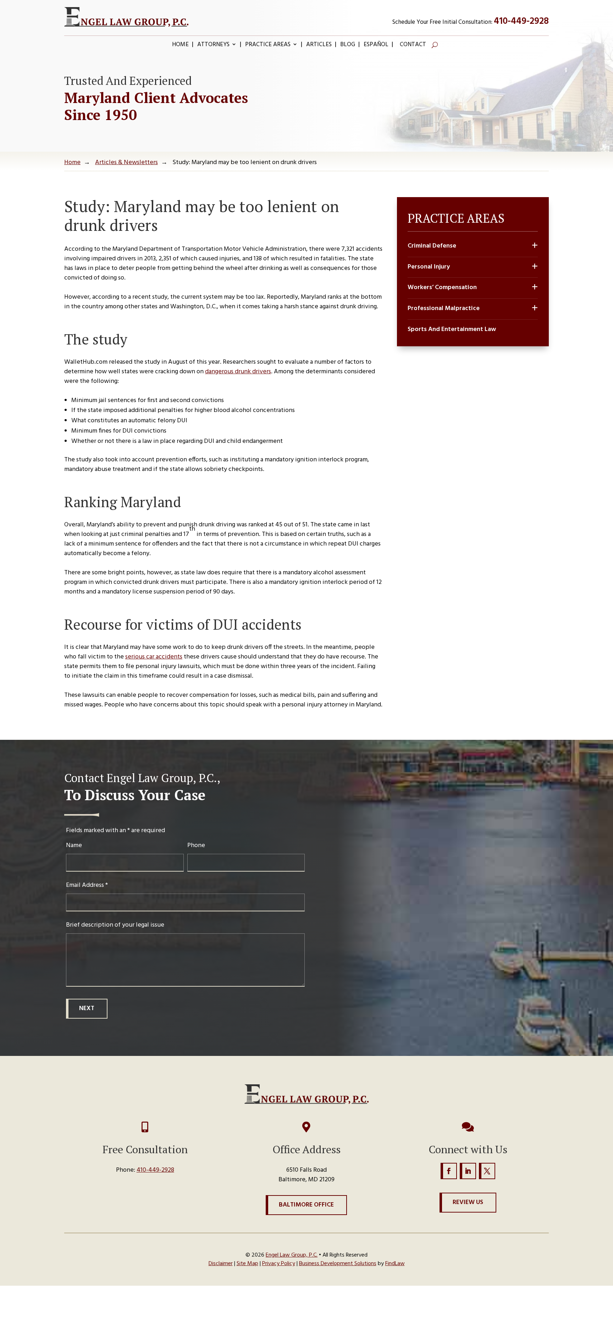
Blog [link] (347, 45)
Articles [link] (319, 45)
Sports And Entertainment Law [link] (452, 330)
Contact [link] (413, 45)
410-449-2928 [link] (521, 21)
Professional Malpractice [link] (444, 309)
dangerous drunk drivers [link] (238, 372)
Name (74, 845)
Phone (196, 845)
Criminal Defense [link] (432, 246)
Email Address (87, 885)
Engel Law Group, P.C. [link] (291, 1255)
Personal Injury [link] (429, 267)
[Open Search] (435, 44)
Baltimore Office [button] (306, 1205)
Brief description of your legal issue (115, 925)
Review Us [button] (468, 1202)
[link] (126, 17)
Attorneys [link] (213, 45)
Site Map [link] (247, 1263)
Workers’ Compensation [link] (442, 288)
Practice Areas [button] (268, 45)
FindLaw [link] (395, 1263)
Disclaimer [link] (221, 1263)
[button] (449, 1171)
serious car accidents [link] (153, 657)
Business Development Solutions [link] (337, 1263)
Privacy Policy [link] (278, 1263)
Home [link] (180, 45)
